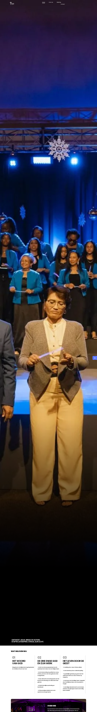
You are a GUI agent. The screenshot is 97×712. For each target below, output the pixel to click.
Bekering (59, 2)
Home (43, 2)
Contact (63, 4)
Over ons (51, 2)
